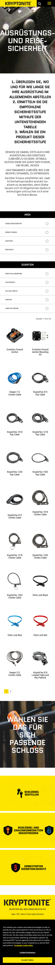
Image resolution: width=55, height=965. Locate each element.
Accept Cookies (27, 960)
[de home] (18, 3)
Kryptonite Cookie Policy (23, 945)
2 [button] (10, 691)
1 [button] (6, 691)
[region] (27, 942)
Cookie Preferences (27, 953)
